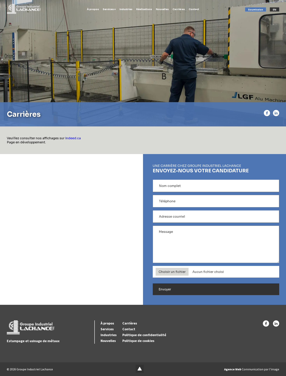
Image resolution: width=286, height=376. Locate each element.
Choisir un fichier (172, 272)
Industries (125, 9)
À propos (93, 9)
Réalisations (144, 9)
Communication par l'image (251, 369)
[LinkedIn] (276, 113)
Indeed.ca (73, 138)
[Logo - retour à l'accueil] (24, 9)
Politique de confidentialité (144, 335)
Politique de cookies (138, 340)
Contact (194, 9)
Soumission (255, 9)
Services (107, 329)
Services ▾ (109, 9)
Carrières (179, 9)
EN (274, 9)
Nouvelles (162, 9)
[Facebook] (267, 113)
